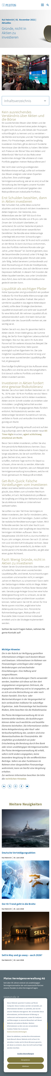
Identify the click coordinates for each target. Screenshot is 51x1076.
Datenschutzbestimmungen (17, 1032)
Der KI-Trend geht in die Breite (18, 903)
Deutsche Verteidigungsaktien (18, 852)
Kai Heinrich (8, 19)
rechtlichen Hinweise (15, 778)
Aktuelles (6, 22)
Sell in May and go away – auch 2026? (22, 955)
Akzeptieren (25, 1060)
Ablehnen (25, 1066)
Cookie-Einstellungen (25, 1054)
